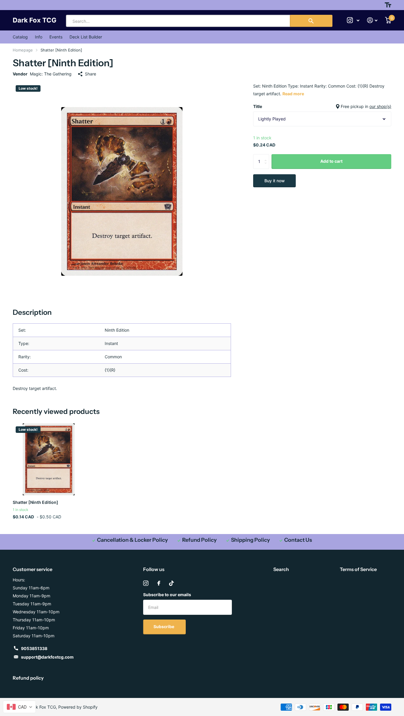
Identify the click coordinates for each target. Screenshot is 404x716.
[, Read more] (353, 20)
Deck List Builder (86, 36)
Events (55, 36)
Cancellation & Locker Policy (132, 540)
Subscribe (164, 626)
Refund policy (28, 678)
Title (322, 106)
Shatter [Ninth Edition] (35, 502)
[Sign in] (372, 20)
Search (281, 569)
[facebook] (158, 583)
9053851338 (34, 648)
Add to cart (331, 161)
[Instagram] (145, 583)
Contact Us (298, 540)
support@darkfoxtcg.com (47, 656)
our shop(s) (380, 106)
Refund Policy (199, 540)
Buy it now (274, 180)
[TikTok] (171, 583)
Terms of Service (358, 569)
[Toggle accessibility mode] (388, 5)
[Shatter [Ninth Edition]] (49, 459)
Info (38, 36)
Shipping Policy (250, 540)
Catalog (20, 36)
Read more (293, 93)
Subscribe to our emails (167, 594)
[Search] (311, 21)
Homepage (23, 50)
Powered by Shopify (78, 706)
